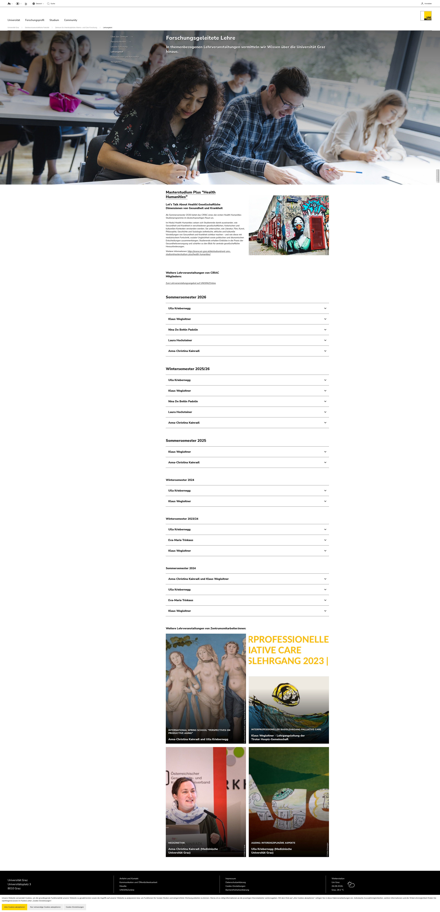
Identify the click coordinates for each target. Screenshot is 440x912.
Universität (14, 20)
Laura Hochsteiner (180, 340)
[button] (10, 3)
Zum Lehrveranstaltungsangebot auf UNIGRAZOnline (191, 283)
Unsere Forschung (119, 46)
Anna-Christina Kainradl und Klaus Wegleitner (198, 579)
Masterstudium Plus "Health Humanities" (191, 194)
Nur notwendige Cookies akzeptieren (45, 907)
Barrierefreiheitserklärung (237, 890)
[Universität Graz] (426, 16)
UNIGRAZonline (127, 890)
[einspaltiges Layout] (26, 3)
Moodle (123, 886)
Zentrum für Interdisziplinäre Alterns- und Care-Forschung (76, 27)
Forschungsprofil (34, 20)
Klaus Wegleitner (179, 319)
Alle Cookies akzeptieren (14, 907)
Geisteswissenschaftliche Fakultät (37, 27)
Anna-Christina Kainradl (184, 351)
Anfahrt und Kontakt (129, 878)
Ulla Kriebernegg (179, 308)
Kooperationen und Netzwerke (125, 56)
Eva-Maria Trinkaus (180, 540)
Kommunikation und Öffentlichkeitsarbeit (138, 882)
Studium (54, 20)
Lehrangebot (117, 51)
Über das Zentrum (119, 36)
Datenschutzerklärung (236, 882)
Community (70, 20)
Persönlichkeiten (118, 41)
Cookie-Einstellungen (235, 886)
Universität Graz (13, 27)
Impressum (231, 878)
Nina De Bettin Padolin (183, 329)
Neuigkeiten (116, 61)
